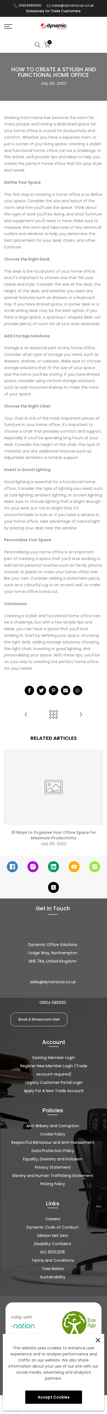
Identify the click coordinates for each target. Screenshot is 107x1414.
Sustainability (52, 1277)
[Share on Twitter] (41, 690)
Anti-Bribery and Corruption (52, 1126)
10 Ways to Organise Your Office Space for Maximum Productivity (53, 835)
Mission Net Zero (52, 1235)
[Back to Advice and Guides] (53, 715)
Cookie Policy (52, 1134)
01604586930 (30, 5)
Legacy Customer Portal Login (54, 1082)
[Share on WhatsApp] (77, 690)
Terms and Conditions (53, 1260)
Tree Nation (53, 1268)
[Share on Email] (65, 690)
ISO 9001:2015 (52, 1252)
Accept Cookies (54, 1397)
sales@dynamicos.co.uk (73, 5)
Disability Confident (52, 1244)
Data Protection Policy (53, 1150)
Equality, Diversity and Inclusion (52, 1159)
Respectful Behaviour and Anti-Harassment (52, 1142)
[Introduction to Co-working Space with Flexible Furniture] (26, 715)
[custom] (12, 866)
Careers (52, 1219)
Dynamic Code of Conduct (53, 1227)
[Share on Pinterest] (53, 690)
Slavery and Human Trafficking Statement (52, 1175)
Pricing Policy (52, 1184)
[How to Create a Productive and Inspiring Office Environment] (81, 715)
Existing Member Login (54, 1057)
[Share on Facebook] (29, 690)
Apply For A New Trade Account (54, 1091)
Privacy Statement (53, 1167)
